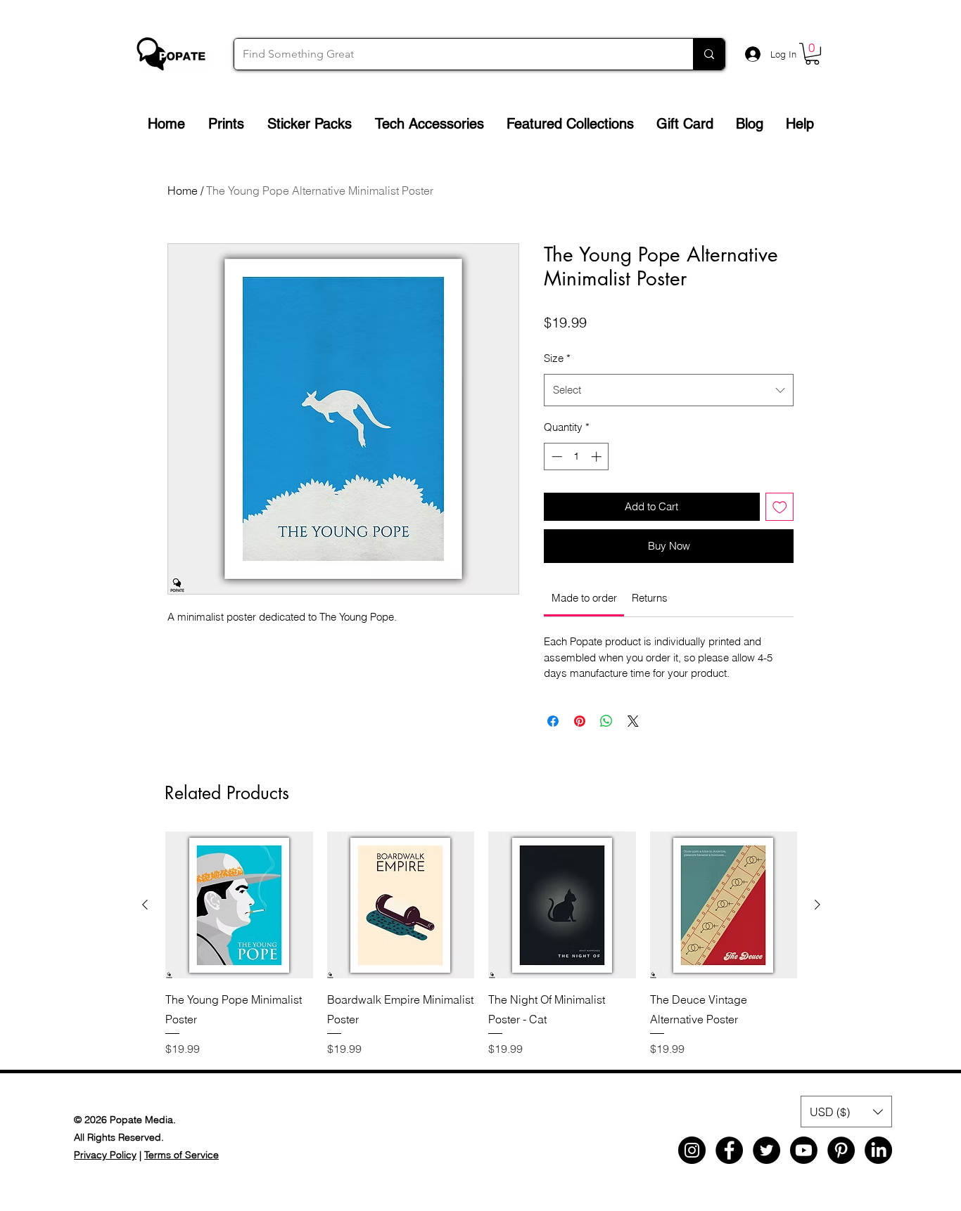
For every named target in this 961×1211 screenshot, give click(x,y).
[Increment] (597, 456)
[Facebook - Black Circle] (729, 1150)
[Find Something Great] (709, 54)
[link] (584, 597)
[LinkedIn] (878, 1150)
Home (182, 190)
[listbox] (846, 1111)
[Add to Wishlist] (779, 507)
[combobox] (669, 390)
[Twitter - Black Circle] (766, 1150)
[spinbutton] (576, 456)
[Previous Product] (144, 904)
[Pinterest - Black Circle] (841, 1150)
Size (557, 358)
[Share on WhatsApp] (606, 721)
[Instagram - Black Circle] (692, 1150)
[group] (481, 944)
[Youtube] (803, 1150)
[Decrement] (555, 456)
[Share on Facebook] (553, 721)
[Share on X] (633, 721)
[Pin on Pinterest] (579, 721)
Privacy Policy (105, 1154)
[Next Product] (817, 904)
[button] (812, 54)
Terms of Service (181, 1154)
